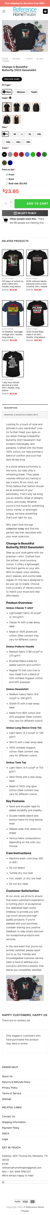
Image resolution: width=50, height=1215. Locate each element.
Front (11, 174)
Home (5, 58)
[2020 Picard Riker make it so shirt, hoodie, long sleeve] (37, 313)
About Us (7, 1076)
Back (11, 179)
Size (5, 127)
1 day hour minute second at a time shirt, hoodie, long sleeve (10, 386)
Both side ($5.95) (18, 183)
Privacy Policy (10, 1087)
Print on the (8, 169)
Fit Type (6, 85)
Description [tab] (10, 408)
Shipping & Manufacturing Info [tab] (21, 415)
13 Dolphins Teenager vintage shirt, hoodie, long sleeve (12, 334)
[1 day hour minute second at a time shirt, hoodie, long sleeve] (12, 364)
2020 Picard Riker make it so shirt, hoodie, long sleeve (35, 334)
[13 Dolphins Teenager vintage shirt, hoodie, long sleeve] (12, 313)
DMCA (5, 1133)
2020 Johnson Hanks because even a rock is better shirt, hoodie (36, 284)
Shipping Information (14, 1122)
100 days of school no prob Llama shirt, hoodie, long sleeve (12, 284)
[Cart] (45, 11)
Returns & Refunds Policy (16, 1082)
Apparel (16, 58)
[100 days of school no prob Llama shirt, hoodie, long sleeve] (12, 263)
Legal (5, 1139)
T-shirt (29, 58)
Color (5, 148)
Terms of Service (11, 1093)
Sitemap (6, 1099)
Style (6, 98)
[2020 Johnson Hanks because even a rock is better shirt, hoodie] (37, 263)
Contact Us (8, 1116)
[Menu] (4, 11)
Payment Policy (10, 1127)
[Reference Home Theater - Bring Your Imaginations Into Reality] (25, 11)
